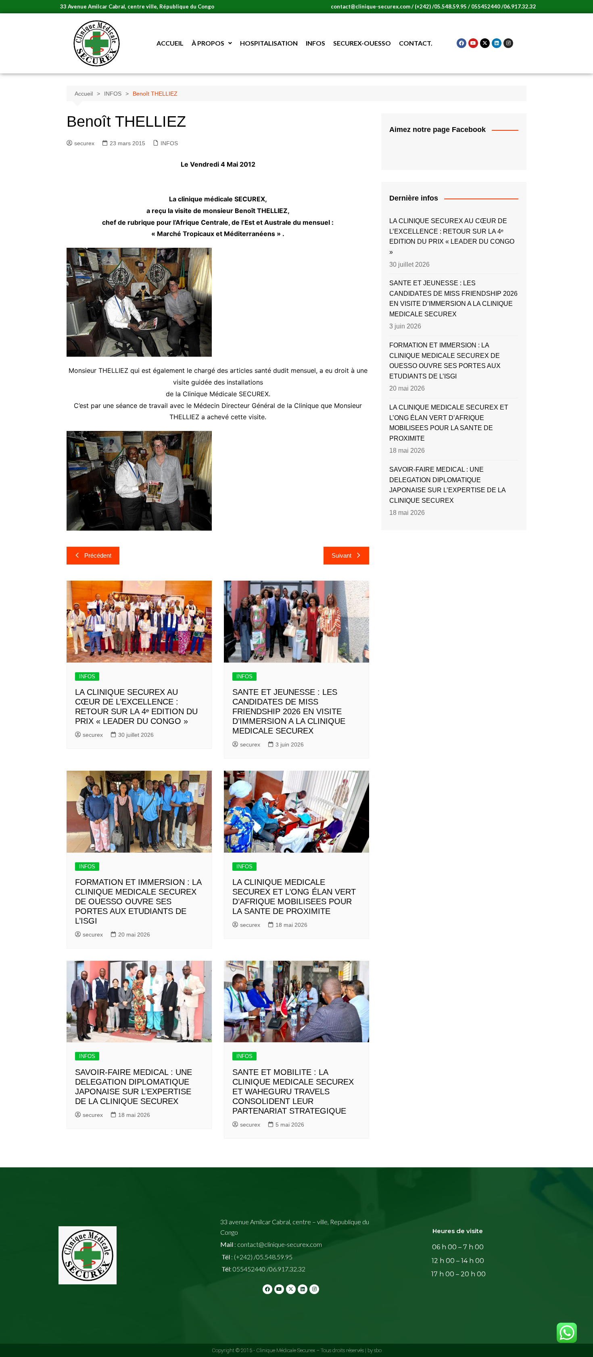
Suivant (341, 555)
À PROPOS (208, 43)
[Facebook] (461, 43)
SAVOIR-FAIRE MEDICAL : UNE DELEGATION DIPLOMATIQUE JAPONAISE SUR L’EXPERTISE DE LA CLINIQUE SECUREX (447, 485)
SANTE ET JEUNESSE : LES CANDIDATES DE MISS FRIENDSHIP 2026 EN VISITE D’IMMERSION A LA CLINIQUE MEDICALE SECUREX (288, 711)
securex (84, 143)
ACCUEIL (170, 43)
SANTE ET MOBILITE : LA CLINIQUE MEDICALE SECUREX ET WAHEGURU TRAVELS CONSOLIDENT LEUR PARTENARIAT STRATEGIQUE (293, 1091)
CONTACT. (415, 43)
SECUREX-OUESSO (362, 43)
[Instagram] (508, 43)
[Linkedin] (496, 43)
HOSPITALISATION (269, 43)
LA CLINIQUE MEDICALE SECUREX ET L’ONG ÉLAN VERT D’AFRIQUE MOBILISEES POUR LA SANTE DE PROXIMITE (448, 423)
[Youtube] (473, 43)
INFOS (315, 43)
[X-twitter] (485, 43)
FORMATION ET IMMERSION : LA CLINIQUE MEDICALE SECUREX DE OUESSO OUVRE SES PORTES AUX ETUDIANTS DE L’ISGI (138, 901)
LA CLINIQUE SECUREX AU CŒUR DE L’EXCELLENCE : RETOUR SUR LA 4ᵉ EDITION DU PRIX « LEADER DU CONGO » (451, 236)
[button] (212, 43)
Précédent (97, 555)
